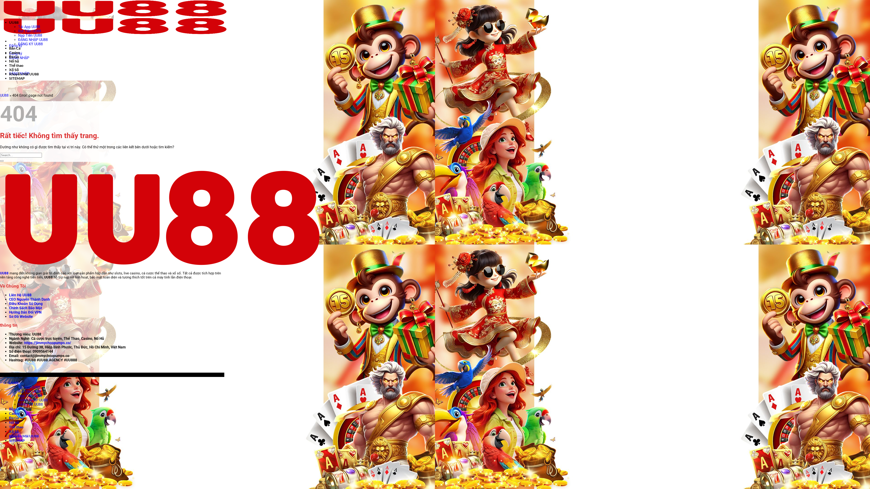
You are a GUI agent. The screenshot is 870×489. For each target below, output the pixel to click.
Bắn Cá (14, 48)
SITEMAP (17, 78)
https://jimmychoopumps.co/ (47, 343)
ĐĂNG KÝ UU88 (30, 44)
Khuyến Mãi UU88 (24, 74)
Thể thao (16, 65)
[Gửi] (2, 161)
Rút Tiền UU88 (29, 31)
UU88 (14, 22)
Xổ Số (14, 69)
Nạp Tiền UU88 (30, 35)
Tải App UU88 (29, 27)
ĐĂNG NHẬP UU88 (33, 40)
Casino (14, 52)
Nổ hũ (14, 61)
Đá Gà (14, 57)
